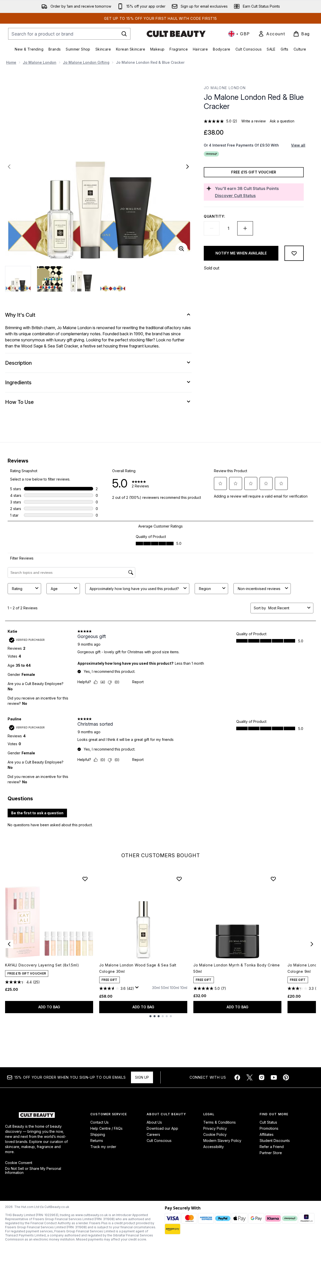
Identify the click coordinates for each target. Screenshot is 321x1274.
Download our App (162, 1128)
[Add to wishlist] (294, 253)
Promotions (269, 1128)
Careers (153, 1134)
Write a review (253, 121)
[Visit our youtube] (274, 1077)
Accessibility (213, 1146)
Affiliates (267, 1134)
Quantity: (214, 216)
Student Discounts (275, 1140)
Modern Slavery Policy (222, 1140)
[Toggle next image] (187, 167)
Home (11, 62)
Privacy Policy (215, 1128)
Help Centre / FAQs (106, 1128)
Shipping (97, 1134)
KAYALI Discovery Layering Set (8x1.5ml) (42, 965)
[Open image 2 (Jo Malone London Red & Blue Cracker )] (49, 279)
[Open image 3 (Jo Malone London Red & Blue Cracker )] (81, 279)
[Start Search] (124, 33)
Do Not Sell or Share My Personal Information (33, 1171)
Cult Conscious (159, 1140)
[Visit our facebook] (237, 1077)
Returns (96, 1140)
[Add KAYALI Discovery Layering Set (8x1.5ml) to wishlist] (85, 879)
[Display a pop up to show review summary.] (138, 989)
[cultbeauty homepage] (176, 34)
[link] (271, 34)
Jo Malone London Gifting (86, 62)
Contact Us (99, 1122)
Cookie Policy (215, 1134)
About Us (154, 1122)
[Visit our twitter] (249, 1077)
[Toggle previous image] (9, 167)
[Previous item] (9, 944)
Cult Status (268, 1122)
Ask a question (282, 121)
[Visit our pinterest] (286, 1077)
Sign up (142, 1077)
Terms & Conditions (219, 1122)
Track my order (103, 1146)
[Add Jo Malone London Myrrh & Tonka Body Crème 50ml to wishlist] (273, 879)
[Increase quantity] (245, 228)
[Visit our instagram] (262, 1077)
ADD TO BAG (49, 1007)
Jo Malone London (39, 62)
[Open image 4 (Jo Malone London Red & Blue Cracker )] (112, 279)
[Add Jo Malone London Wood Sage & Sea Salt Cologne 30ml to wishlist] (179, 879)
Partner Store (271, 1153)
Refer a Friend (272, 1146)
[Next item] (312, 944)
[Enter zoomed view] (181, 249)
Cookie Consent (18, 1163)
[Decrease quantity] (211, 228)
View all (298, 145)
